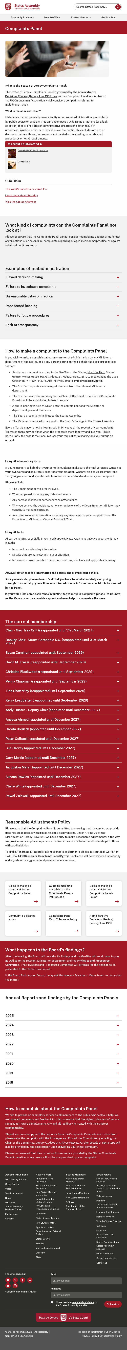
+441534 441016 (16, 856)
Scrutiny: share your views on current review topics (108, 1188)
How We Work (52, 17)
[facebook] (22, 1280)
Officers (70, 1202)
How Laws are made (46, 1223)
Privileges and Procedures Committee (47, 1207)
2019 (9, 1073)
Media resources (104, 1253)
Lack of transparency (22, 325)
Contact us (101, 1263)
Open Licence (113, 1331)
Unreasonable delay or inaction (29, 296)
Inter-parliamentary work (48, 1248)
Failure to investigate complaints (31, 287)
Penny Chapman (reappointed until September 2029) (46, 681)
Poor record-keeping (21, 306)
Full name (56, 1288)
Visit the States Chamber (20, 201)
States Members (81, 17)
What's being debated (16, 1179)
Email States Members (77, 1193)
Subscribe (113, 1304)
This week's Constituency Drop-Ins (26, 189)
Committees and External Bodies (48, 1232)
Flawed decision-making (24, 277)
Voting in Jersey (104, 1196)
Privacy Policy (89, 1336)
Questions (41, 1213)
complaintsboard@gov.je (87, 380)
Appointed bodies (45, 1227)
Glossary (40, 1253)
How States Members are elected (47, 1193)
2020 (10, 1063)
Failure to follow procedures (27, 315)
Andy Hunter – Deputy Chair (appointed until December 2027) (53, 710)
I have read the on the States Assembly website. (76, 1304)
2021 (9, 1054)
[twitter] (15, 1280)
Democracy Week (105, 1216)
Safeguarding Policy (111, 1336)
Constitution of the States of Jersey (45, 1200)
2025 (10, 1016)
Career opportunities (106, 1258)
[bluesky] (8, 1280)
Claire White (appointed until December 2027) (41, 786)
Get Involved (108, 17)
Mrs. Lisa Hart (96, 372)
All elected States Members (75, 1180)
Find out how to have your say (106, 1180)
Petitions (100, 1200)
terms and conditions (83, 1302)
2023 (10, 1035)
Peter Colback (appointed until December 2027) (43, 739)
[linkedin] (29, 1280)
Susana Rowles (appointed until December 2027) (43, 777)
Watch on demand (14, 1193)
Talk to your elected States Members (106, 1206)
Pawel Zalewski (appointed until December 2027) (43, 796)
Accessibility (41, 1331)
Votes (8, 1189)
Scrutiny (9, 1218)
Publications (11, 1214)
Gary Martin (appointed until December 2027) (41, 758)
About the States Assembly (44, 1180)
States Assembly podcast (105, 1247)
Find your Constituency (107, 1212)
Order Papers (12, 1184)
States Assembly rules (47, 1218)
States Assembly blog (107, 1242)
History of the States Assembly (46, 1187)
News (8, 1198)
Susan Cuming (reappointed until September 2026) (45, 653)
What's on (10, 1202)
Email (54, 1274)
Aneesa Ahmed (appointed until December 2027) (43, 720)
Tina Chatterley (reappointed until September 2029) (45, 691)
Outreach (101, 1226)
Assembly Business (22, 17)
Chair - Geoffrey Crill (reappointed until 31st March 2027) (50, 630)
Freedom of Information (90, 1331)
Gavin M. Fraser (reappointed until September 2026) (46, 662)
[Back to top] (121, 1344)
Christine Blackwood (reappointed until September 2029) (50, 672)
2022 (10, 1044)
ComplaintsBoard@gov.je (53, 856)
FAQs (38, 1257)
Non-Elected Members (77, 1197)
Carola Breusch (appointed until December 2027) (43, 729)
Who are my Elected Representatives (76, 1187)
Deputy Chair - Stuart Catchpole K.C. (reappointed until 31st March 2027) (56, 641)
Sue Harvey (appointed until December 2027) (40, 748)
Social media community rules (21, 1291)
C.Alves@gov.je (68, 1142)
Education (101, 1230)
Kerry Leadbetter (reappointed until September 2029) (47, 700)
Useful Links (26, 1336)
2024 (10, 1025)
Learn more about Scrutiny (21, 195)
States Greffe (43, 1239)
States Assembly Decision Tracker (14, 1208)
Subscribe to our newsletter (104, 1236)
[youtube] (8, 1285)
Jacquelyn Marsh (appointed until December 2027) (44, 767)
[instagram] (15, 1285)
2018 (9, 1082)
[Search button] (118, 7)
